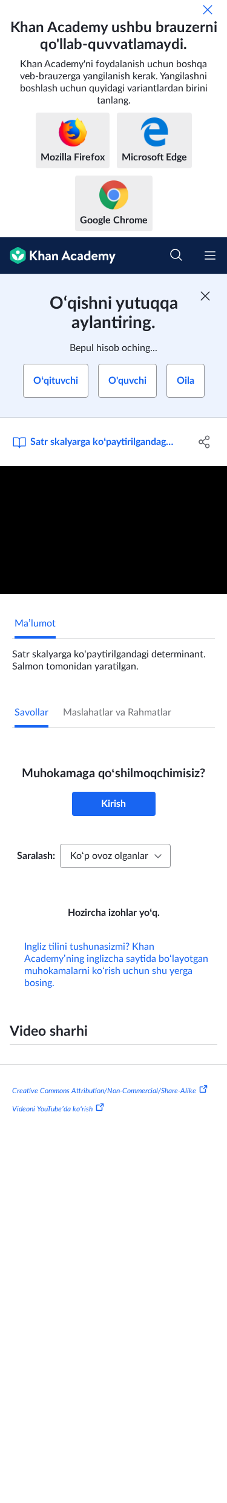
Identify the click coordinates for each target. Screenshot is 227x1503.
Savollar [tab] (31, 712)
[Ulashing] (204, 442)
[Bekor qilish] (207, 9)
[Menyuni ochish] (210, 255)
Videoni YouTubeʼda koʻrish (52, 1109)
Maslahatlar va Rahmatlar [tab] (117, 712)
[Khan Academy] (58, 256)
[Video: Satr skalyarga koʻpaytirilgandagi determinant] (113, 530)
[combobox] (115, 856)
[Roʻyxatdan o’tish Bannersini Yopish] (205, 296)
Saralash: (36, 856)
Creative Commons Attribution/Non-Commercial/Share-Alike (104, 1090)
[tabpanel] (113, 656)
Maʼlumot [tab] (35, 623)
